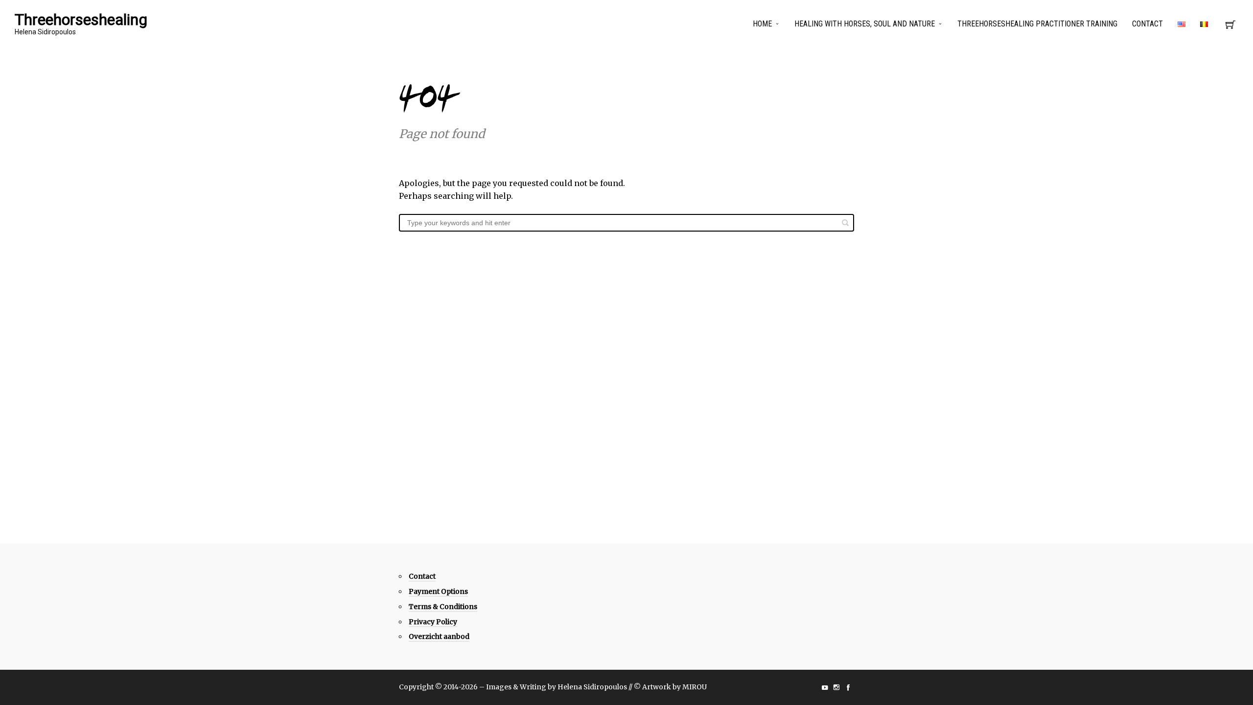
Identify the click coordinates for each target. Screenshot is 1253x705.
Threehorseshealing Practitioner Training (1037, 23)
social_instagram (836, 687)
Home (762, 23)
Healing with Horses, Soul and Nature (864, 23)
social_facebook (848, 687)
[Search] (845, 222)
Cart (1230, 27)
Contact (1147, 23)
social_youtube (825, 687)
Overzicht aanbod (439, 636)
